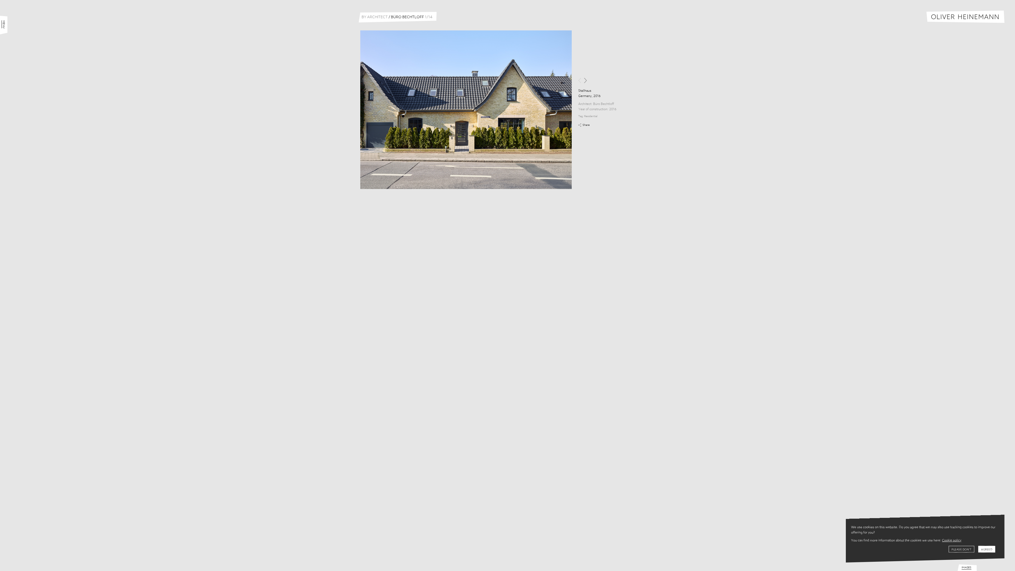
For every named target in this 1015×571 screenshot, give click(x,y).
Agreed (986, 549)
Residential (590, 116)
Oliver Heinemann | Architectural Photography (965, 17)
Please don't (961, 549)
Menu (3, 24)
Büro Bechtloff (603, 104)
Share (586, 125)
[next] (585, 80)
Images (966, 567)
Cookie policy (951, 540)
